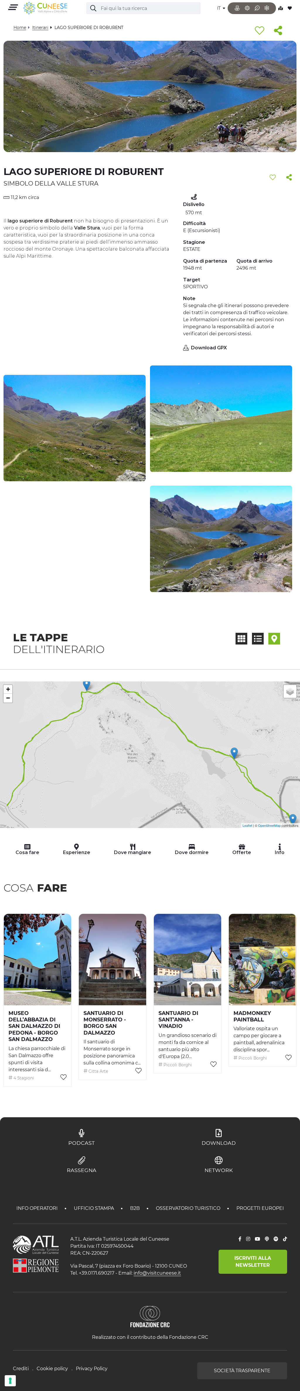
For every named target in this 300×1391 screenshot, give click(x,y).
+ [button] (8, 689)
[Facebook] (239, 1239)
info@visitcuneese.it (157, 1273)
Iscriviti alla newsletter (252, 1261)
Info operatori (37, 1208)
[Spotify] (276, 1239)
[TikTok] (285, 1239)
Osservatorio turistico (188, 1208)
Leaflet (247, 825)
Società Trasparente (242, 1370)
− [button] (8, 698)
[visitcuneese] (45, 8)
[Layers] (290, 691)
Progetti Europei (260, 1208)
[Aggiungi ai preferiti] (259, 31)
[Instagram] (248, 1239)
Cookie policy (52, 1368)
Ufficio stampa (94, 1208)
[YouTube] (257, 1239)
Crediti (21, 1368)
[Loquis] (267, 1239)
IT (219, 8)
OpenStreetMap (269, 825)
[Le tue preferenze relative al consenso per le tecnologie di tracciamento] (10, 1380)
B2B (135, 1208)
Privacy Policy (92, 1368)
